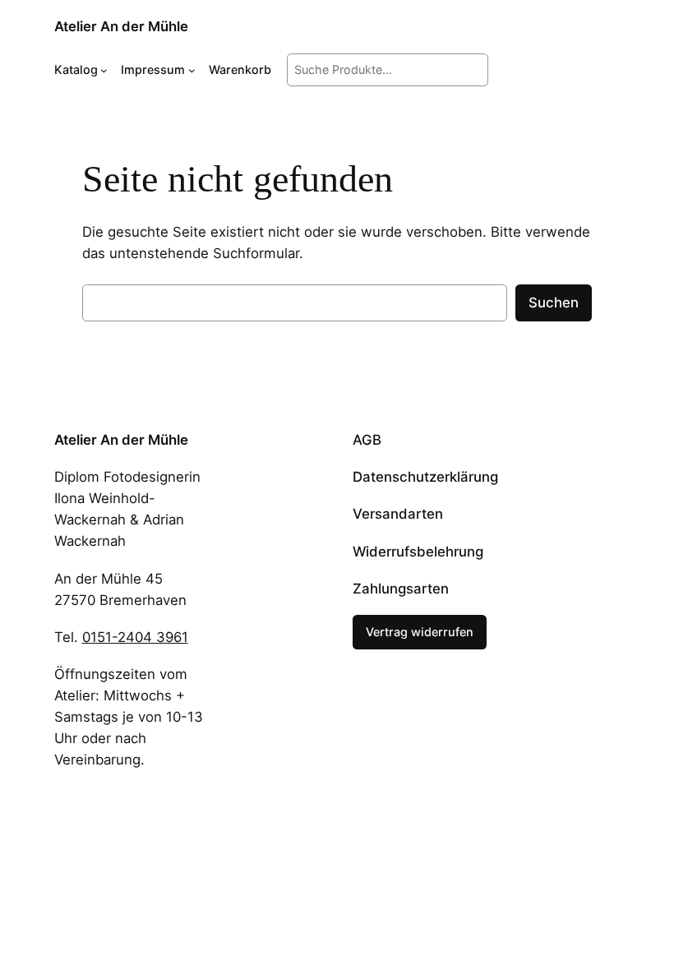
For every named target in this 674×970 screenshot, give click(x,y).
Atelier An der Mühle (121, 26)
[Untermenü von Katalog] (104, 70)
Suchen (554, 302)
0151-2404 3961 (135, 637)
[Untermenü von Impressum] (192, 70)
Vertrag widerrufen (419, 632)
